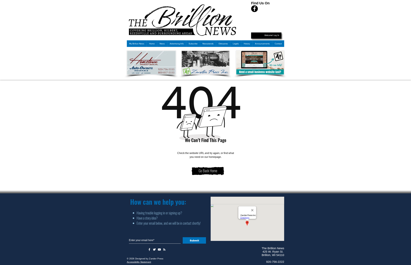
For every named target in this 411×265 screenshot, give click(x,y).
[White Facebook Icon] (149, 249)
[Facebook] (254, 8)
